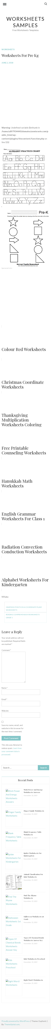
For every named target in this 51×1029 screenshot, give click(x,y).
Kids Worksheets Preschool (34, 959)
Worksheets (8, 49)
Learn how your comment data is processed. (12, 751)
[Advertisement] (25, 93)
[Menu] (5, 4)
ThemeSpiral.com (12, 1024)
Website (5, 711)
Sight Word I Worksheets (33, 980)
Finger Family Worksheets (34, 811)
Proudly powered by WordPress (16, 1021)
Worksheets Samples (25, 22)
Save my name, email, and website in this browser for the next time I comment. (13, 728)
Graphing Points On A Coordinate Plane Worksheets (24, 608)
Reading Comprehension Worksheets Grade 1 (23, 615)
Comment (6, 650)
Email (4, 699)
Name (5, 688)
